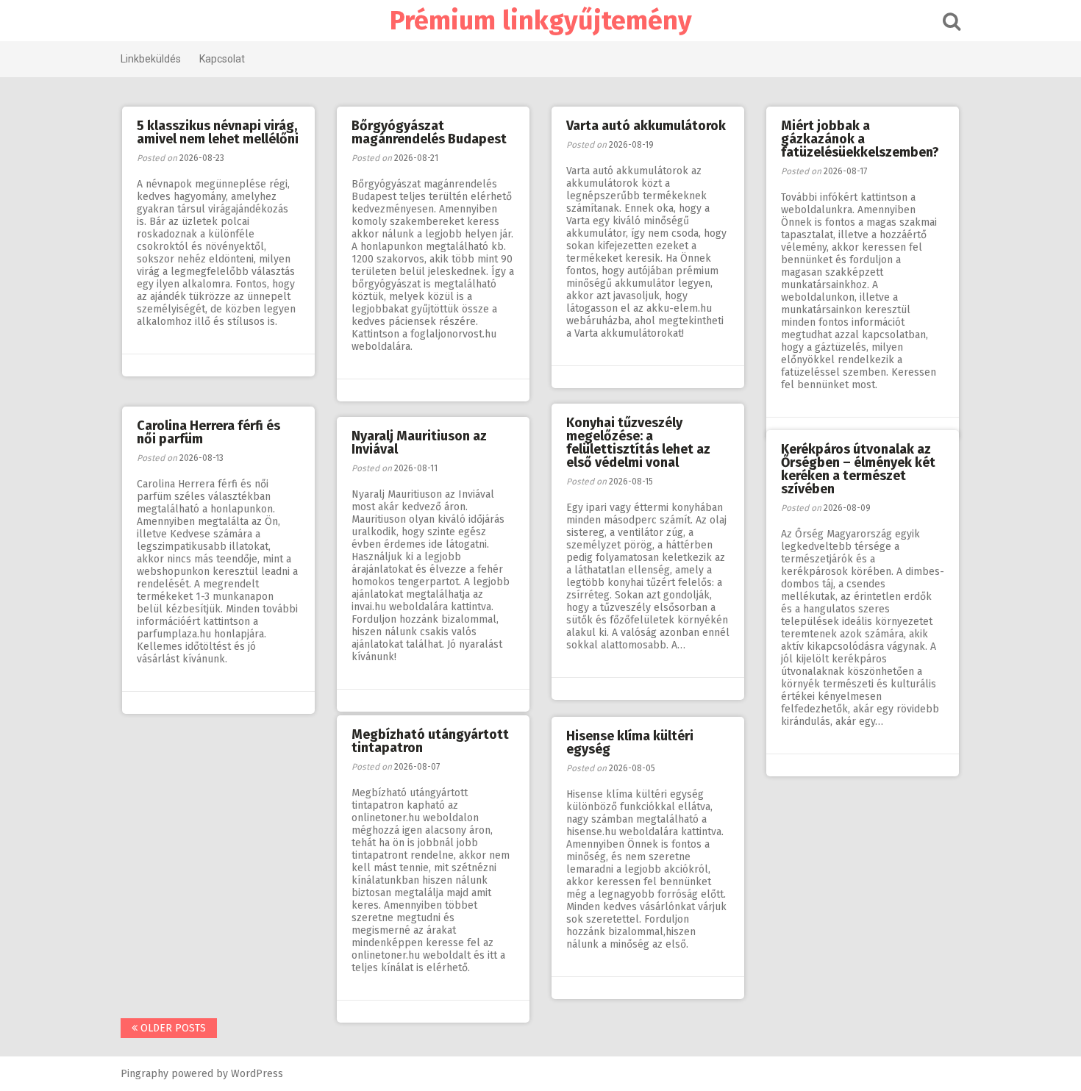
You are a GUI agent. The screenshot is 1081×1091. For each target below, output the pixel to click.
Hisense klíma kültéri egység (629, 742)
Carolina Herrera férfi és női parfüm (208, 432)
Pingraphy (144, 1073)
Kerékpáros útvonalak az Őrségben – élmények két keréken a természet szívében (858, 469)
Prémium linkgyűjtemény (541, 20)
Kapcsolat (222, 59)
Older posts (172, 1028)
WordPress (257, 1073)
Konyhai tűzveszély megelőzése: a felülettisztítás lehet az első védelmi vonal (638, 443)
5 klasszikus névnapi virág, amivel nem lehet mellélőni (218, 132)
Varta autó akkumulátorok (646, 126)
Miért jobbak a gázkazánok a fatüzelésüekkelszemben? (860, 139)
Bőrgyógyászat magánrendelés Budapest (429, 132)
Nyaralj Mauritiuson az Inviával (419, 442)
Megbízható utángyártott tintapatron (430, 741)
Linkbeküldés (151, 59)
